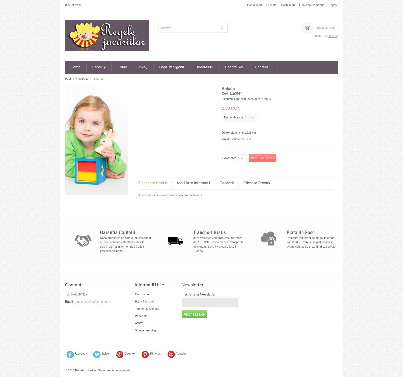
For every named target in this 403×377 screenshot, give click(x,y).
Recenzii (226, 183)
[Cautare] (222, 27)
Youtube (181, 353)
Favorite (271, 5)
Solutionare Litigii (146, 330)
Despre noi (234, 67)
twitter (106, 353)
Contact (261, 67)
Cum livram (142, 294)
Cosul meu (288, 5)
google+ (130, 353)
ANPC (139, 323)
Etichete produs (256, 183)
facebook (80, 353)
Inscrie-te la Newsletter (198, 294)
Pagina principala (76, 78)
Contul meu (254, 5)
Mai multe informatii (193, 183)
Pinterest (155, 353)
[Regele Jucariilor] (107, 35)
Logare (333, 5)
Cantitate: (229, 158)
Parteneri (141, 316)
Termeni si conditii (147, 308)
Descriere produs (153, 183)
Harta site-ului (144, 301)
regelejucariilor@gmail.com (93, 301)
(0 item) (333, 36)
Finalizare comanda (311, 5)
